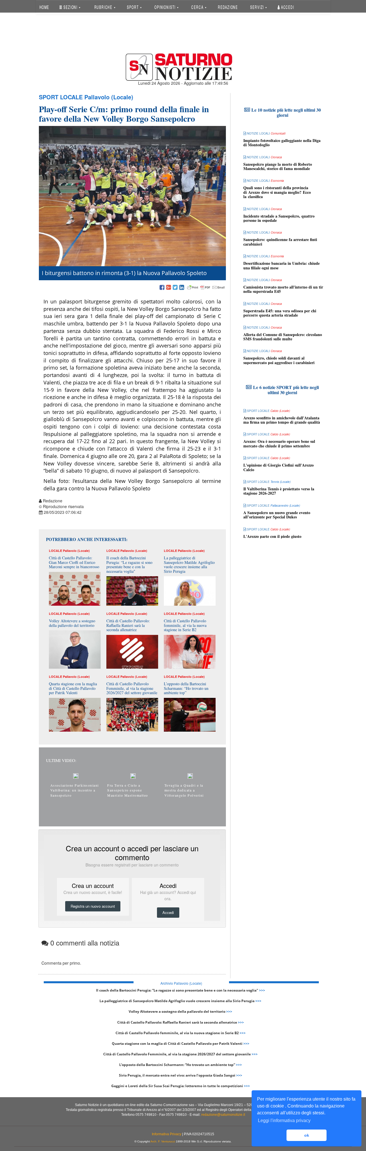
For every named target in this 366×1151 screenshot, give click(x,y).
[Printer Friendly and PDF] (206, 288)
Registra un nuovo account (93, 906)
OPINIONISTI (165, 7)
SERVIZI (257, 7)
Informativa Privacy (166, 1134)
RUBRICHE (104, 7)
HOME (44, 7)
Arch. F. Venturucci (162, 1141)
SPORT (133, 7)
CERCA (197, 7)
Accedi (287, 7)
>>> (262, 990)
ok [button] (306, 1135)
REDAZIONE (228, 7)
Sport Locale (61, 97)
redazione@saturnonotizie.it (223, 1115)
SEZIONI (70, 7)
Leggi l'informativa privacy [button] (284, 1120)
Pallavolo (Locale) (108, 97)
